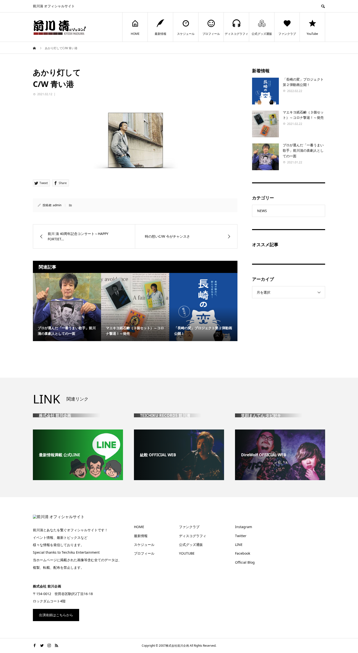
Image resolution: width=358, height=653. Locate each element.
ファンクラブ (287, 34)
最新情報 (160, 34)
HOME (135, 34)
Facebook (242, 553)
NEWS (262, 210)
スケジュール (186, 34)
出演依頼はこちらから (56, 615)
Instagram (243, 526)
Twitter (240, 535)
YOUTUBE (187, 553)
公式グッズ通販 (262, 34)
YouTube (312, 34)
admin (57, 205)
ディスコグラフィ (236, 34)
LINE (239, 544)
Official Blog (245, 562)
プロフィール (211, 34)
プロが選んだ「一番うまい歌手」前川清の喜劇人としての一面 (303, 150)
